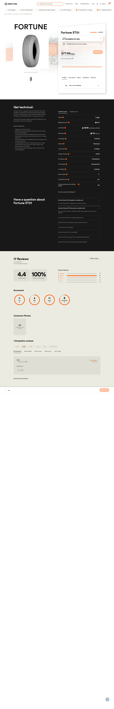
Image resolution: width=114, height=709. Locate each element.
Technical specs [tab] (62, 111)
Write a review (94, 274)
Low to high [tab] (57, 366)
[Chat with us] (107, 699)
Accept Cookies (48, 705)
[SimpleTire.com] (11, 4)
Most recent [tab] (38, 366)
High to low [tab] (48, 366)
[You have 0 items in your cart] (108, 4)
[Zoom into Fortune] (31, 51)
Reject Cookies (37, 705)
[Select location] (97, 4)
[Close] (53, 691)
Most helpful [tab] (28, 366)
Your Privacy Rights (10, 705)
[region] (28, 698)
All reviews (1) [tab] (17, 366)
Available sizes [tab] (74, 111)
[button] (81, 38)
